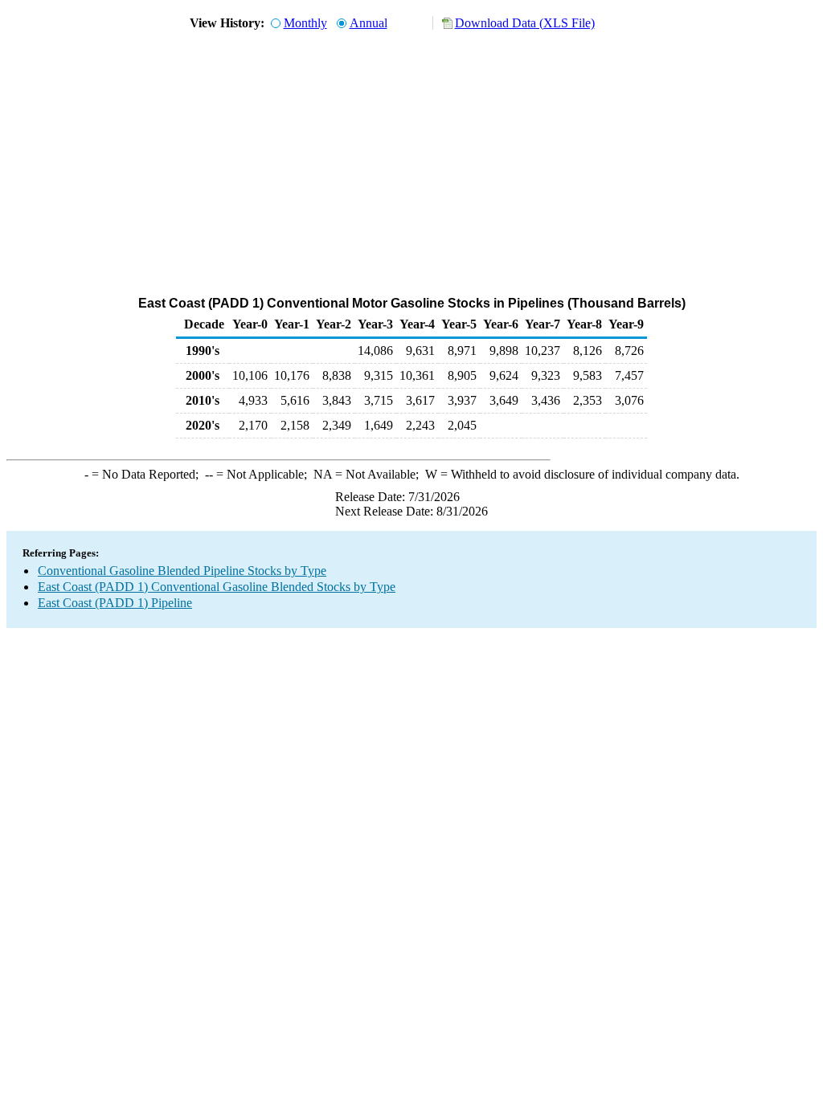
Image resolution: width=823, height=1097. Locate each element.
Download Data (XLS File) (525, 23)
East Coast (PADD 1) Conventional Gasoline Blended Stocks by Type (216, 586)
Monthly (305, 23)
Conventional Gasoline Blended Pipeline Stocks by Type (182, 570)
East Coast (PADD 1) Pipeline (115, 603)
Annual (368, 23)
